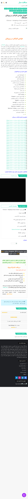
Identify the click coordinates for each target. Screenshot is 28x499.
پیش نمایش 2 (14, 175)
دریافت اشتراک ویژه (22, 365)
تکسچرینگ (11, 8)
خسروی (24, 23)
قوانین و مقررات (23, 372)
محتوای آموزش (12, 10)
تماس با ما (24, 370)
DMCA (25, 374)
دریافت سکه (23, 368)
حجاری (6, 8)
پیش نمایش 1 (23, 175)
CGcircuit (24, 8)
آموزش (22, 5)
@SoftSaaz (9, 294)
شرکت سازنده (19, 10)
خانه (25, 5)
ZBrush (19, 8)
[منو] (1, 3)
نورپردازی (15, 12)
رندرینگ (24, 10)
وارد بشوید (17, 336)
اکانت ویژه (14, 262)
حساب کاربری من (23, 363)
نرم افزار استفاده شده (22, 12)
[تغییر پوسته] (4, 3)
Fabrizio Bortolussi (16, 229)
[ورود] (6, 3)
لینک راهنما (5, 287)
